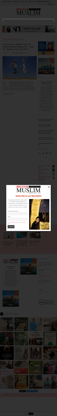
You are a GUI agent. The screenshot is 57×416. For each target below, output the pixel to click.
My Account (31, 1)
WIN (26, 1)
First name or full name (13, 211)
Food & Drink (16, 1)
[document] (28, 208)
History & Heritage (7, 1)
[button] (48, 186)
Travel (22, 1)
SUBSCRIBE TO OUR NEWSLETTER (43, 1)
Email (9, 216)
